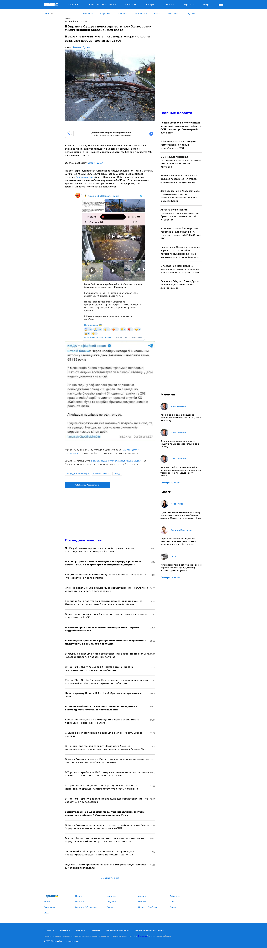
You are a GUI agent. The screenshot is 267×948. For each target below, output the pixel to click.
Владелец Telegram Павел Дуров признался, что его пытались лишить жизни (179, 284)
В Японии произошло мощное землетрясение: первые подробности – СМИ (178, 144)
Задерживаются (85, 177)
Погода (117, 474)
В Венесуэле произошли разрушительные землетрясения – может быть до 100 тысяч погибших (180, 162)
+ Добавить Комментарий (87, 485)
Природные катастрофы (77, 474)
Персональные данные (117, 930)
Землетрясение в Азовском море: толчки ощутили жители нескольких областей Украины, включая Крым (180, 196)
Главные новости (176, 113)
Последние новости (83, 540)
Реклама (96, 930)
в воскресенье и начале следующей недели (116, 461)
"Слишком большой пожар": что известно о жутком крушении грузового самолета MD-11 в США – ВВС (180, 233)
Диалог (68, 18)
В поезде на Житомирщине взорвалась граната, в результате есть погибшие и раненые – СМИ (179, 269)
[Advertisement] (110, 510)
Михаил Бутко (81, 47)
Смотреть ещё (110, 878)
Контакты (80, 930)
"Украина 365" (95, 163)
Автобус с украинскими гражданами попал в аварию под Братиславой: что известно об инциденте (179, 214)
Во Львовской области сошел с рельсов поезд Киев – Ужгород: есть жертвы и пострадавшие (178, 179)
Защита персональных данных (149, 930)
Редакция (65, 930)
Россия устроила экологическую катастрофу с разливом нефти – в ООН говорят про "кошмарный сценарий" (180, 127)
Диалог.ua (142, 936)
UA (47, 13)
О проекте (49, 930)
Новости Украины (101, 474)
